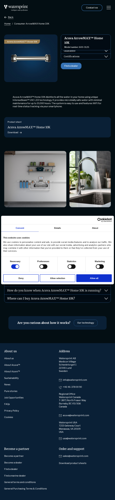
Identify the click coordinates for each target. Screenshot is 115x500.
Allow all (94, 278)
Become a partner (14, 456)
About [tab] (95, 228)
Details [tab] (57, 228)
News (7, 384)
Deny (21, 278)
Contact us (92, 7)
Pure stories (10, 391)
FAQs (7, 404)
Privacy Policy (11, 410)
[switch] (43, 266)
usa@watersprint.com (74, 438)
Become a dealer (13, 462)
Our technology (85, 322)
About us (9, 358)
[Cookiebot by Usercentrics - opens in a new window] (99, 220)
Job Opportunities (14, 397)
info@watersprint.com (75, 380)
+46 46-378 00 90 (72, 387)
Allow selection (57, 278)
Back (10, 17)
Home (7, 23)
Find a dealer (71, 66)
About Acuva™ (12, 365)
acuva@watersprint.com (76, 415)
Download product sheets (72, 463)
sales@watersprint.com (75, 456)
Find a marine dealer (15, 475)
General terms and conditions (20, 482)
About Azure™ (12, 371)
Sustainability (11, 378)
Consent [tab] (20, 228)
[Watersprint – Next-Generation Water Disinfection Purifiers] (16, 6)
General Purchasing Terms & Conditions (25, 488)
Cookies (8, 417)
